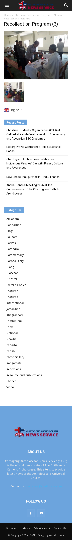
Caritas (11, 243)
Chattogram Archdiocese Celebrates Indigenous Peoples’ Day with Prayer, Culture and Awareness (34, 163)
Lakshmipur (14, 321)
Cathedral (13, 249)
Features (12, 297)
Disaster (11, 279)
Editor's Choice (16, 285)
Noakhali (12, 339)
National (12, 333)
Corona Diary (15, 261)
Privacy (26, 528)
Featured (12, 291)
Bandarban (13, 225)
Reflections (13, 369)
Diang (10, 267)
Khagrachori (14, 315)
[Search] (66, 5)
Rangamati (13, 363)
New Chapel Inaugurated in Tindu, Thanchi (33, 176)
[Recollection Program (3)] (36, 78)
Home (7, 15)
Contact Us (60, 528)
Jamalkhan (13, 309)
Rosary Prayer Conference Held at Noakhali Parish (33, 149)
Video (10, 387)
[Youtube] (41, 513)
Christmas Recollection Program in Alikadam (39, 15)
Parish (10, 351)
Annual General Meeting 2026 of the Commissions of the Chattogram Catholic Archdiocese (33, 189)
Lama (10, 327)
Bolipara (12, 237)
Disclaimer (12, 528)
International (15, 303)
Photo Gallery (15, 357)
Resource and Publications (24, 375)
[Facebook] (31, 513)
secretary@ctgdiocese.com (44, 486)
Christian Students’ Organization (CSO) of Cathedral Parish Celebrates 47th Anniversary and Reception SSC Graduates (35, 134)
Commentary (15, 255)
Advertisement (42, 528)
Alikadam (12, 219)
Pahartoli (12, 345)
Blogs (10, 231)
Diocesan (12, 273)
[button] (6, 5)
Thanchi (11, 381)
